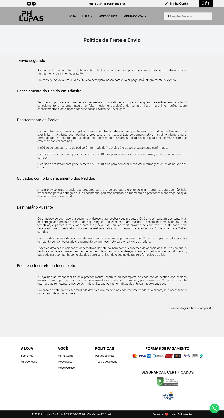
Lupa (85, 16)
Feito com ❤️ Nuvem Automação (172, 414)
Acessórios (108, 16)
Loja (72, 16)
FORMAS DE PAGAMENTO (167, 348)
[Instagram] (34, 4)
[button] (214, 408)
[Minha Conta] (166, 3)
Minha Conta (179, 3)
